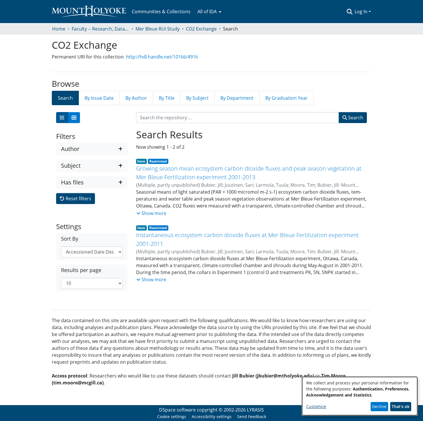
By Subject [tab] (197, 98)
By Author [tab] (136, 98)
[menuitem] (208, 11)
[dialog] (359, 396)
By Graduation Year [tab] (286, 98)
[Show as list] (62, 117)
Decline (379, 406)
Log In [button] (362, 11)
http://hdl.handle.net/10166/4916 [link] (162, 57)
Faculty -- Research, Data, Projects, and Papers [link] (100, 29)
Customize (316, 406)
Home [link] (58, 29)
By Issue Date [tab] (99, 98)
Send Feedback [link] (251, 416)
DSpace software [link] (177, 410)
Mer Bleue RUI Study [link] (158, 29)
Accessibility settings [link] (212, 416)
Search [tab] (65, 98)
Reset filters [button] (77, 198)
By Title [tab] (166, 98)
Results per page (81, 270)
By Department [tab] (237, 98)
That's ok (400, 406)
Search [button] (355, 117)
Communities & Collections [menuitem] (161, 11)
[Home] (89, 11)
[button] (349, 11)
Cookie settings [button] (171, 416)
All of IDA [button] (207, 11)
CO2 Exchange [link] (201, 29)
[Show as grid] (74, 117)
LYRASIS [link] (255, 410)
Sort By (69, 239)
